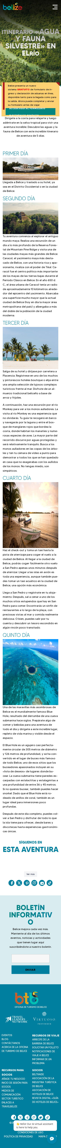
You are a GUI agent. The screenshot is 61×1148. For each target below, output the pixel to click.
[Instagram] (34, 883)
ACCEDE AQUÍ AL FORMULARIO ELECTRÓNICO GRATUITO (27, 111)
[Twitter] (19, 883)
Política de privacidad (18, 1136)
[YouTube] (42, 883)
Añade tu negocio (13, 1078)
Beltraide (38, 1074)
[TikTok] (50, 883)
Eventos (7, 1035)
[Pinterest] (27, 883)
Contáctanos (11, 1043)
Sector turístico (12, 1098)
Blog (5, 1039)
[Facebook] (11, 883)
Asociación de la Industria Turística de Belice (44, 1082)
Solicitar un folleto (45, 1047)
